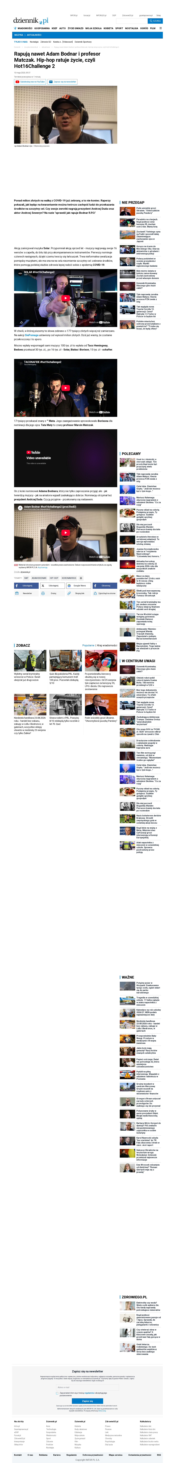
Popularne (88, 645)
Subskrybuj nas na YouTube (32, 82)
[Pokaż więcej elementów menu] (160, 28)
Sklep (158, 15)
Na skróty (19, 1421)
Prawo (107, 1426)
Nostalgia (34, 42)
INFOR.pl (73, 15)
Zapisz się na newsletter (65, 82)
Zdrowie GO (45, 42)
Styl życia (109, 1445)
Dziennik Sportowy (83, 42)
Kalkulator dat (145, 1426)
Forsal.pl (17, 1435)
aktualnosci (46, 47)
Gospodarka (51, 1432)
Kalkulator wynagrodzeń (150, 1445)
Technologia (51, 1429)
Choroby (108, 1438)
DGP (114, 15)
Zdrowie (49, 1442)
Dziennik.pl (51, 1421)
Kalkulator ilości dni (147, 1429)
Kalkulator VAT (146, 1435)
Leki (106, 1432)
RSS (159, 1455)
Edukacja (78, 1432)
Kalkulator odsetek (147, 1438)
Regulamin (71, 1455)
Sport (48, 1438)
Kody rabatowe (81, 1429)
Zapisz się (87, 1401)
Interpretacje (19, 1442)
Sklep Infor (18, 1445)
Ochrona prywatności (93, 1455)
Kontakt (18, 1455)
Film (76, 1442)
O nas (30, 1455)
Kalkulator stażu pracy (149, 1432)
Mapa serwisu (115, 1455)
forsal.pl (87, 15)
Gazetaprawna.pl (21, 1429)
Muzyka (18, 35)
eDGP (16, 1432)
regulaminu (89, 1393)
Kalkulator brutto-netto (149, 1442)
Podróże (49, 1445)
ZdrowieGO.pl (127, 15)
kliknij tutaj (102, 1411)
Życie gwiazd (80, 1438)
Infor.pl (17, 1426)
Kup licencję (42, 567)
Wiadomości (51, 1435)
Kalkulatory (145, 1421)
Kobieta (78, 1426)
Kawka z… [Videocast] (63, 42)
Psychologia (110, 1442)
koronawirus (69, 578)
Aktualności (34, 35)
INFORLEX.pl (101, 15)
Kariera (56, 1455)
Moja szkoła (79, 1435)
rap (26, 578)
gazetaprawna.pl (146, 15)
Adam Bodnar (39, 578)
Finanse (108, 1429)
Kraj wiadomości (107, 645)
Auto (48, 1426)
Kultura (77, 1448)
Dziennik (17, 47)
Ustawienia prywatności (139, 1455)
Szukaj (157, 21)
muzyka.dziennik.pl (31, 47)
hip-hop (54, 578)
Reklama (43, 1455)
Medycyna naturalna (113, 1435)
